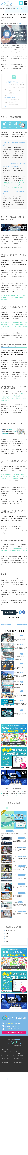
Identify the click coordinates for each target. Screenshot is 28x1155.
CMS (2, 797)
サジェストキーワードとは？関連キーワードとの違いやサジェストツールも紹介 (20, 658)
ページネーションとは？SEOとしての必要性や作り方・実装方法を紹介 (20, 649)
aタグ (19, 793)
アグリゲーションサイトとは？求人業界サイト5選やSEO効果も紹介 (20, 686)
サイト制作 (20, 902)
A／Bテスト (9, 791)
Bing (2, 795)
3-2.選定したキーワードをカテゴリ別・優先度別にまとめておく (14, 102)
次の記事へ (22, 624)
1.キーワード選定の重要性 (9, 81)
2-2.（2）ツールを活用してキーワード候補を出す (14, 88)
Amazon (3, 793)
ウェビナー (6, 1055)
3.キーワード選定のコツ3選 (9, 97)
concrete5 (6, 797)
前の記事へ (5, 624)
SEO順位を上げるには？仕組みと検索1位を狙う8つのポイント (20, 704)
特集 (7, 941)
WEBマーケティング (10, 930)
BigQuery (24, 793)
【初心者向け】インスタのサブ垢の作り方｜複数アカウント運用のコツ (20, 841)
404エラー (3, 791)
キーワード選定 (16, 620)
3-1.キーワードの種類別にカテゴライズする (14, 99)
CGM (14, 795)
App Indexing (14, 793)
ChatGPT (18, 795)
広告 (7, 936)
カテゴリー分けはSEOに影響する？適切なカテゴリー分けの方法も (20, 667)
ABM (14, 791)
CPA (11, 797)
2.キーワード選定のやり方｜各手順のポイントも (14, 82)
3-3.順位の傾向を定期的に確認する (12, 104)
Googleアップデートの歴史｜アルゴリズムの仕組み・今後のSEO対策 (20, 676)
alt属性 (24, 791)
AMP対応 (8, 793)
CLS (22, 795)
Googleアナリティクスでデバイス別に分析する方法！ (20, 714)
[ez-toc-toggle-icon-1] (13, 77)
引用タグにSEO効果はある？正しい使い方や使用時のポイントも (20, 639)
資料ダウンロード (19, 1055)
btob (5, 795)
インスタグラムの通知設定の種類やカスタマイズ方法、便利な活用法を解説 (20, 860)
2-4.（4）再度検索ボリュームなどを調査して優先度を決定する (14, 94)
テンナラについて (8, 1058)
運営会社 (6, 1062)
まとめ (5, 106)
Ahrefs (18, 791)
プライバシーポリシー (20, 1059)
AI (21, 791)
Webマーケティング (9, 831)
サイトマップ (19, 1062)
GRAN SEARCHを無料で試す (14, 1032)
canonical (9, 795)
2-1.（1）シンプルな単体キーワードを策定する (14, 85)
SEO (20, 23)
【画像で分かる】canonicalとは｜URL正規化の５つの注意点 (20, 695)
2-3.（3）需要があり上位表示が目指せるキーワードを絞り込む (14, 91)
